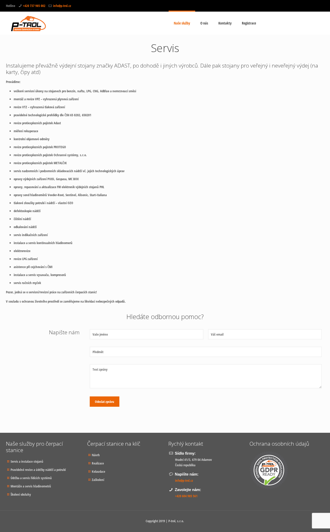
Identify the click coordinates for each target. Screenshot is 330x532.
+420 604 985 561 (186, 496)
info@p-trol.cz (62, 5)
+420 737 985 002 (34, 5)
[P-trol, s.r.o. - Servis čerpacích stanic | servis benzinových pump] (28, 23)
